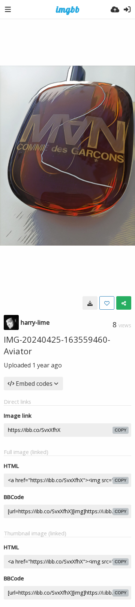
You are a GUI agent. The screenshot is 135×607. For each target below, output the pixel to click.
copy (120, 430)
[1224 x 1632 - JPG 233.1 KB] (90, 303)
